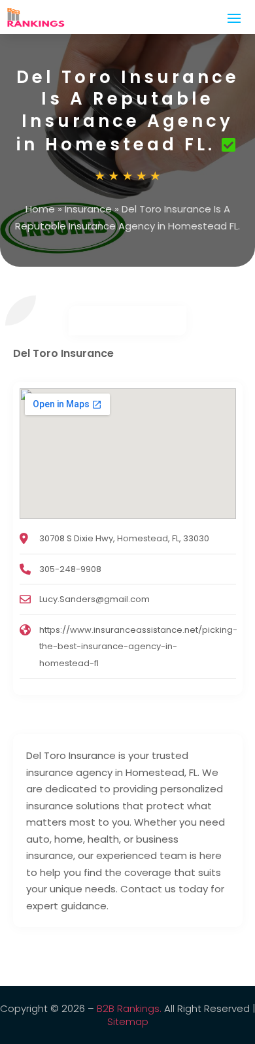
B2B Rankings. (129, 1008)
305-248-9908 (70, 569)
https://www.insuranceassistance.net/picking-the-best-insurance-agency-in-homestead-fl (138, 646)
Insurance (88, 209)
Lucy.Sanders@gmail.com (94, 599)
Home (40, 209)
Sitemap (127, 1021)
